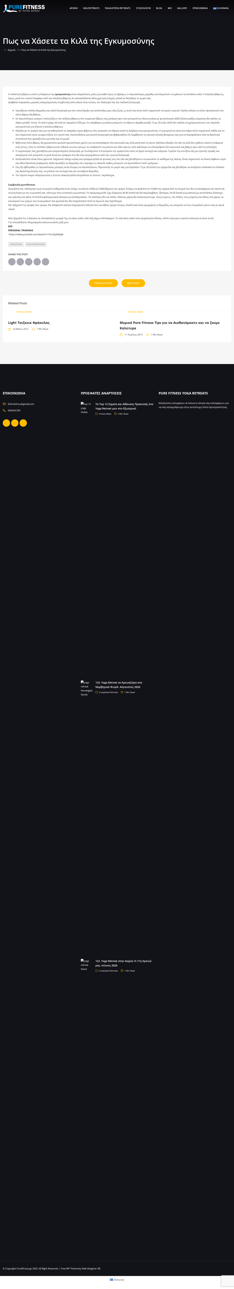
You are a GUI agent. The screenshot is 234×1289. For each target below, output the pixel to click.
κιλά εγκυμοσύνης (36, 244)
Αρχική (74, 8)
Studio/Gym (143, 8)
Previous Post (103, 283)
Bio (170, 8)
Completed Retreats (108, 692)
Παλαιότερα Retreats (118, 8)
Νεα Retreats (91, 8)
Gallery (182, 8)
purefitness (16, 244)
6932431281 (14, 410)
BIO (10, 226)
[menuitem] (117, 1279)
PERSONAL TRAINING (20, 230)
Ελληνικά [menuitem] (119, 1279)
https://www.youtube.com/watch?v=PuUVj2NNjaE (35, 234)
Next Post (133, 283)
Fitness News (24, 311)
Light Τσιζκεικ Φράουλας (29, 322)
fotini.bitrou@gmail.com (21, 404)
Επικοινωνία (200, 8)
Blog (159, 8)
